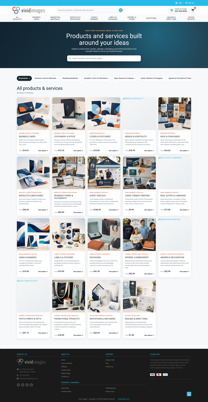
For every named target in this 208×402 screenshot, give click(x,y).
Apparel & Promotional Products (182, 78)
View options (42, 150)
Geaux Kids (65, 388)
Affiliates (64, 367)
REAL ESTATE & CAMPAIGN (173, 195)
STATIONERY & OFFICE (64, 136)
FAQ (107, 363)
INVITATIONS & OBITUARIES (102, 319)
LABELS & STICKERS (63, 257)
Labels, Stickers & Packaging (152, 78)
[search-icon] (121, 10)
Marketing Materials (71, 78)
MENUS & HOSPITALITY (136, 136)
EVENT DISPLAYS (98, 195)
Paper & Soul (110, 391)
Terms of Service (66, 363)
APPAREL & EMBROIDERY (137, 257)
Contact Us (65, 376)
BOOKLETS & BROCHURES (31, 195)
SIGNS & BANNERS (28, 257)
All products (24, 78)
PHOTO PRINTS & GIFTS (30, 319)
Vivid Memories (111, 388)
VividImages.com (123, 399)
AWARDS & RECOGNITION (172, 257)
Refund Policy (65, 373)
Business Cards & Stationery (46, 78)
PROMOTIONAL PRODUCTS (66, 319)
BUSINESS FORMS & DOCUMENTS (63, 196)
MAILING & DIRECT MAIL (136, 319)
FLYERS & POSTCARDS (100, 136)
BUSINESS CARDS (27, 136)
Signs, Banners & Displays (125, 78)
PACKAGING (95, 257)
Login (180, 3)
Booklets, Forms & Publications (97, 78)
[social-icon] (18, 384)
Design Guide (110, 360)
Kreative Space (66, 391)
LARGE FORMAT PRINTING (137, 195)
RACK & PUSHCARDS (170, 136)
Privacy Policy (66, 370)
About (63, 360)
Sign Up (191, 3)
